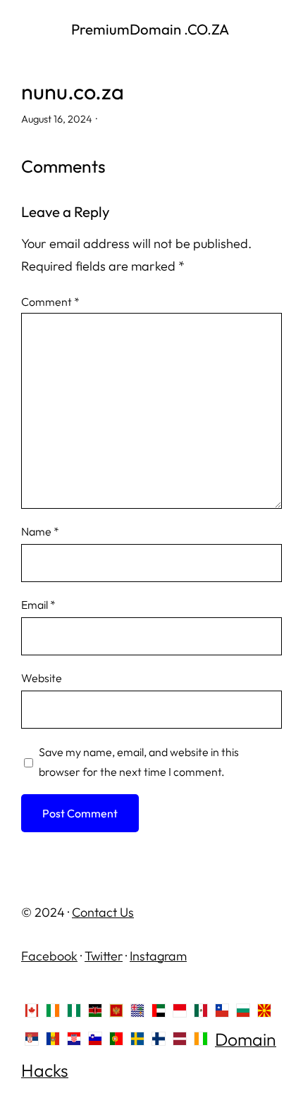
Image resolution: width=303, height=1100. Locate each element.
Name (40, 531)
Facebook (49, 956)
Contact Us (103, 912)
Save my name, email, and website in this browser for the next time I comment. (139, 762)
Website (41, 678)
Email (38, 605)
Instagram (158, 956)
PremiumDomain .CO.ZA (151, 29)
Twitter (104, 956)
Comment (50, 302)
